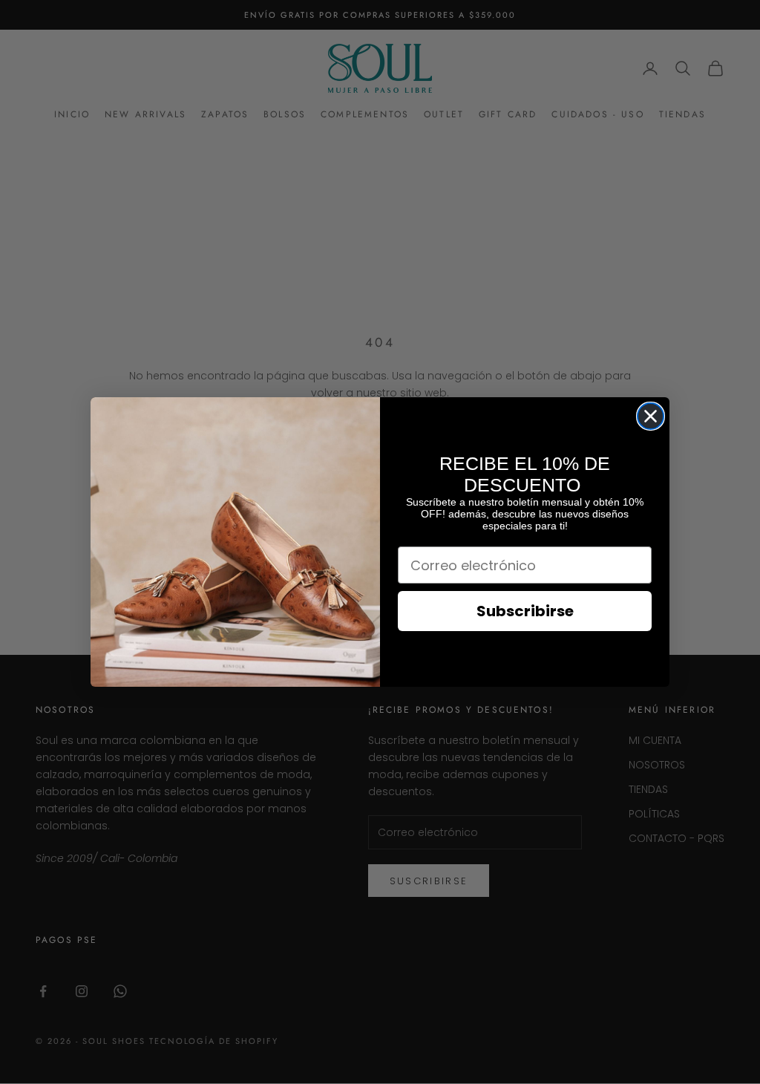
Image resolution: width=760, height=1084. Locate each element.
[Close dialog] (651, 416)
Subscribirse (525, 611)
